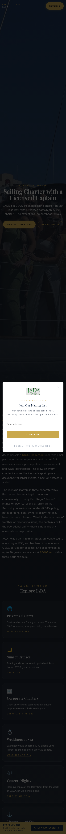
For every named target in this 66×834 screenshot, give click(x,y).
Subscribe (33, 434)
